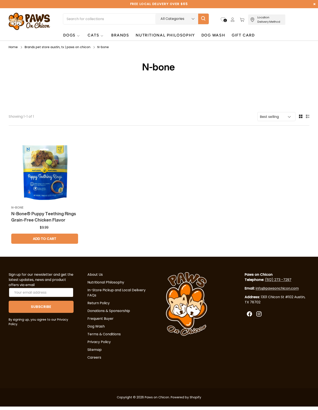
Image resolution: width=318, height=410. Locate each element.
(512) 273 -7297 (278, 279)
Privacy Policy (99, 341)
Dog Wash (96, 326)
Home (13, 47)
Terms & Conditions (104, 334)
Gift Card (243, 35)
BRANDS (120, 35)
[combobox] (136, 19)
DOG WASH (213, 35)
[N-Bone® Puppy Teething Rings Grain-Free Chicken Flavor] (44, 168)
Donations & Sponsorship (108, 310)
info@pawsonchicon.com (277, 288)
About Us (95, 274)
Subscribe (41, 306)
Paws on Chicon (157, 397)
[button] (242, 19)
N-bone (103, 47)
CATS (93, 35)
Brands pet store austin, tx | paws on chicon (57, 47)
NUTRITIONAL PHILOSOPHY (165, 35)
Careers (94, 357)
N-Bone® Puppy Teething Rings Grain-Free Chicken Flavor (43, 217)
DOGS (69, 35)
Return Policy (98, 303)
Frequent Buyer (100, 318)
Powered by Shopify (186, 397)
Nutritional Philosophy (105, 282)
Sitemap (94, 349)
